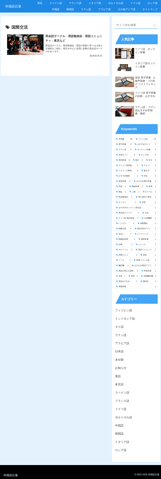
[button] (154, 25)
